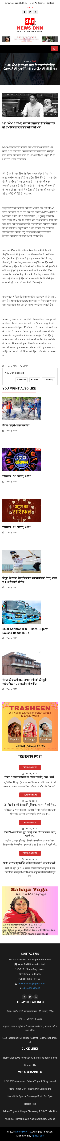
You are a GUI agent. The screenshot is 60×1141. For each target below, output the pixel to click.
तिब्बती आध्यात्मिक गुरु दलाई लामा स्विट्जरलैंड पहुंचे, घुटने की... (30, 834)
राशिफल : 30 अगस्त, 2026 (16, 476)
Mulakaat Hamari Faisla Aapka (20, 1118)
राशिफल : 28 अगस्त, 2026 (16, 527)
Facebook (22, 380)
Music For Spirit (45, 1096)
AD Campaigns (43, 1088)
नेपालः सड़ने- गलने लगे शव (15, 425)
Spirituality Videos (45, 1118)
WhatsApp (49, 380)
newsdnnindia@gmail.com (31, 983)
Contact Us (30, 1065)
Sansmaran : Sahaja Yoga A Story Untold (34, 1081)
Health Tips (30, 1103)
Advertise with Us (30, 1057)
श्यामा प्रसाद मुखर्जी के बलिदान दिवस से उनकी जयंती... (30, 863)
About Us (15, 1057)
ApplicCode (38, 1135)
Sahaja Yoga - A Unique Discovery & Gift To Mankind (30, 1111)
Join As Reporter (37, 3)
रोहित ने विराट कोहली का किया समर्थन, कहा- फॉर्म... (30, 777)
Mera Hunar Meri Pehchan (22, 1088)
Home (27, 61)
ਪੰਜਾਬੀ (25, 366)
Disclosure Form (48, 1057)
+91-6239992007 (31, 988)
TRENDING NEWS (30, 767)
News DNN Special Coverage (22, 1096)
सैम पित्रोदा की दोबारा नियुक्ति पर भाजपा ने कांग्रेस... (30, 804)
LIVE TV (29, 7)
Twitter (35, 380)
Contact (50, 3)
